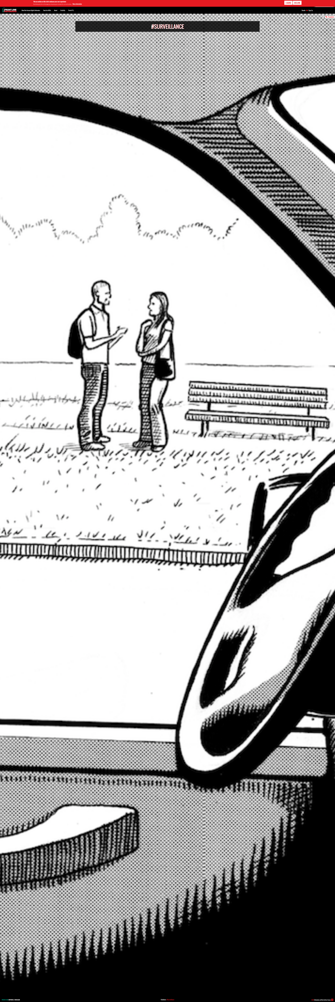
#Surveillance (170, 1000)
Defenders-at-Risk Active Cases (321, 1000)
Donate (303, 10)
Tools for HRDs (47, 10)
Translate (331, 17)
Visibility (62, 10)
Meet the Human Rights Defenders (31, 10)
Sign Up (310, 10)
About (55, 10)
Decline (297, 2)
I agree (288, 2)
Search (70, 10)
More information (77, 4)
